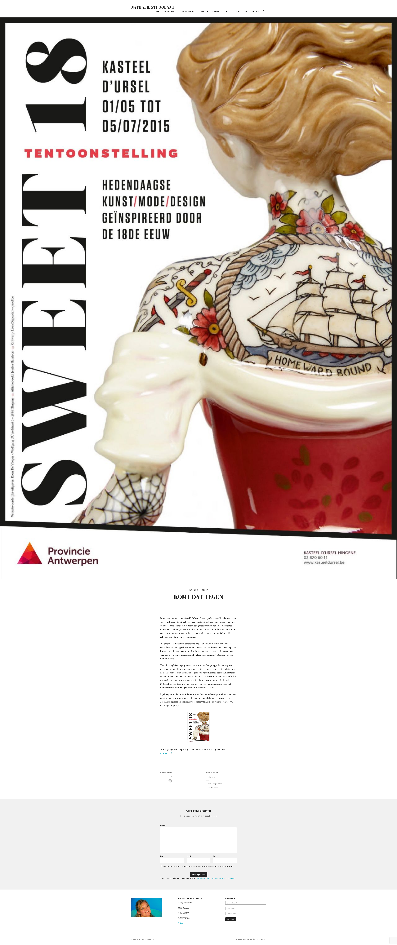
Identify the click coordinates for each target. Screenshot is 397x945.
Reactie (163, 825)
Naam (162, 856)
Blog (238, 11)
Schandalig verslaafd (215, 784)
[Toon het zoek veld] (264, 11)
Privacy (181, 923)
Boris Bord (217, 11)
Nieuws (214, 777)
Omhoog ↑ (261, 939)
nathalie (172, 777)
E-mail (189, 856)
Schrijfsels (203, 11)
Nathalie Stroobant (153, 7)
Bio (245, 11)
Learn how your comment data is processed (215, 878)
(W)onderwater (171, 11)
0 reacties (205, 590)
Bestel (228, 11)
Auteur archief (170, 780)
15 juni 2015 (192, 590)
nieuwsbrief (165, 753)
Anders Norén (249, 939)
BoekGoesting (188, 11)
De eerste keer (213, 787)
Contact (255, 11)
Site (214, 856)
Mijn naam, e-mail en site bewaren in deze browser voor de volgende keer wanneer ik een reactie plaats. (198, 866)
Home (157, 11)
